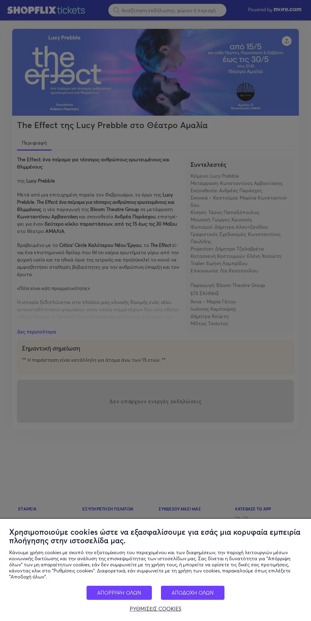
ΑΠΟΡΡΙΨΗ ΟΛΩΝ (119, 592)
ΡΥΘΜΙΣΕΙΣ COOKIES (155, 609)
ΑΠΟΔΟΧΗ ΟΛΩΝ (193, 592)
